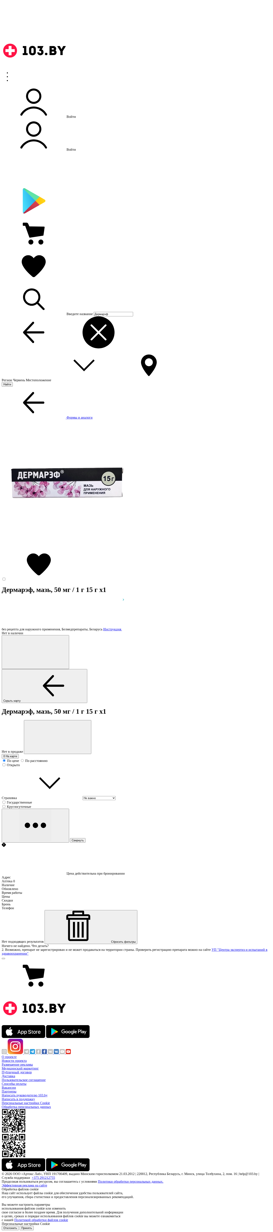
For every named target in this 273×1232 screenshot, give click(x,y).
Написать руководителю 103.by (25, 1095)
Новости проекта (14, 1060)
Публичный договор (17, 1072)
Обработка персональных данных (26, 1107)
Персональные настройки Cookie (26, 1103)
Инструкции (19, 80)
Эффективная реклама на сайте (24, 1185)
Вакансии (9, 1087)
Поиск (15, 73)
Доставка (8, 1076)
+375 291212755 (43, 1177)
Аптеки (15, 76)
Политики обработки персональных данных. (130, 1181)
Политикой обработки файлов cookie (41, 1220)
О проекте (9, 1057)
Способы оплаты (14, 1084)
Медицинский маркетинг (20, 1068)
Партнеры (9, 1091)
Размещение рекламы (17, 1064)
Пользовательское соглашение (24, 1080)
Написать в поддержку (18, 1099)
